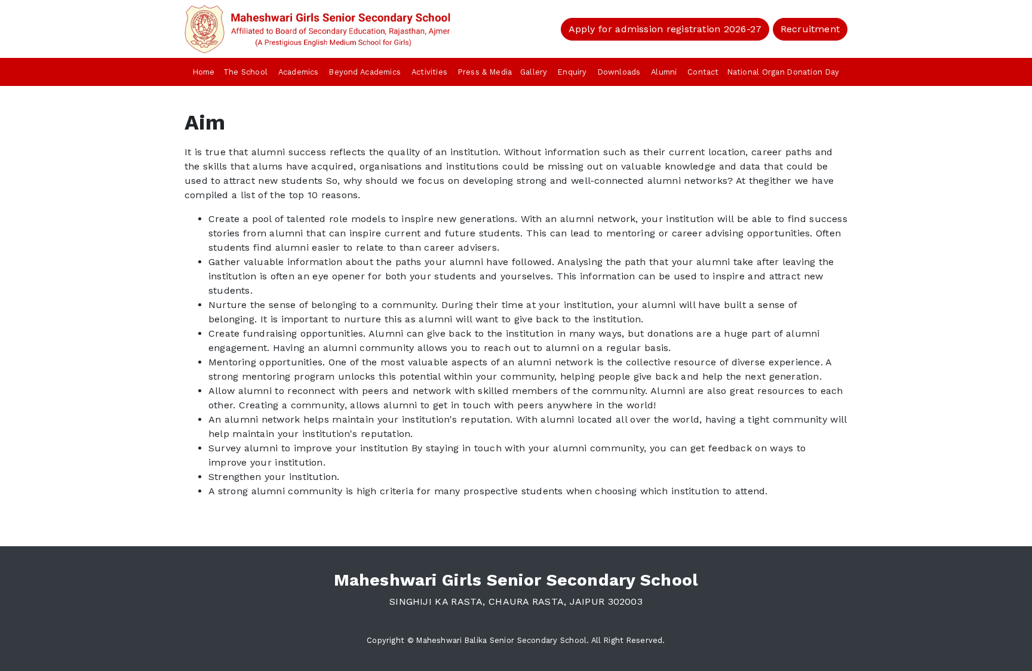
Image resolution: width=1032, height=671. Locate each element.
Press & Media (485, 71)
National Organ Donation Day (783, 71)
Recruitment (810, 29)
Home (204, 71)
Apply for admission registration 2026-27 (665, 29)
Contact (702, 71)
